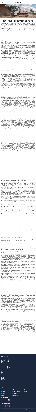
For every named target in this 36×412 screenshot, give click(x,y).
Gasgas (2, 372)
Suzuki (8, 369)
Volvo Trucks (3, 359)
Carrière (8, 400)
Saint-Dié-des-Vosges (16, 391)
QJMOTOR (3, 378)
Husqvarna (3, 375)
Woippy (25, 391)
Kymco (2, 377)
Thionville (26, 389)
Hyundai (8, 360)
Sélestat (25, 386)
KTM (2, 376)
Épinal (3, 386)
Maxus (2, 361)
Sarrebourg (15, 393)
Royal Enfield (3, 379)
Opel (7, 368)
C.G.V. (30, 409)
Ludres (3, 395)
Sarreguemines (15, 395)
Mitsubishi (8, 367)
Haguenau (3, 389)
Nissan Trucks (3, 362)
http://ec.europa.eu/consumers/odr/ (7, 109)
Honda (8, 359)
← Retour (2, 352)
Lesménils (3, 391)
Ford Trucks (3, 360)
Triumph (2, 382)
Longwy (3, 393)
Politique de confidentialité (22, 409)
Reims (14, 389)
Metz (14, 386)
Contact (8, 399)
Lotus (8, 365)
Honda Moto (3, 373)
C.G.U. (28, 409)
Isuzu (7, 363)
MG (7, 366)
